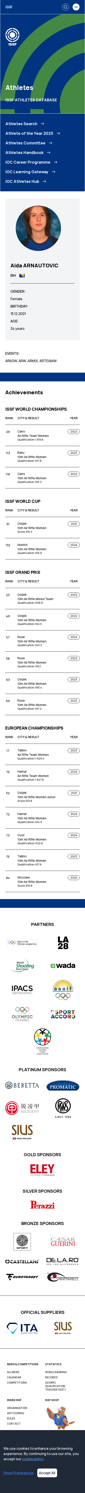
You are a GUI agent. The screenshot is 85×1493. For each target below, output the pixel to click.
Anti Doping (15, 1413)
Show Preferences (18, 1473)
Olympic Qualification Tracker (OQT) (55, 1386)
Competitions (17, 1382)
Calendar (14, 1377)
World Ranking (56, 1372)
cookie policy (32, 1459)
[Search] (65, 6)
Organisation (17, 1408)
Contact (14, 1424)
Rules (11, 1418)
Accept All (47, 1473)
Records (51, 1377)
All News (13, 1372)
